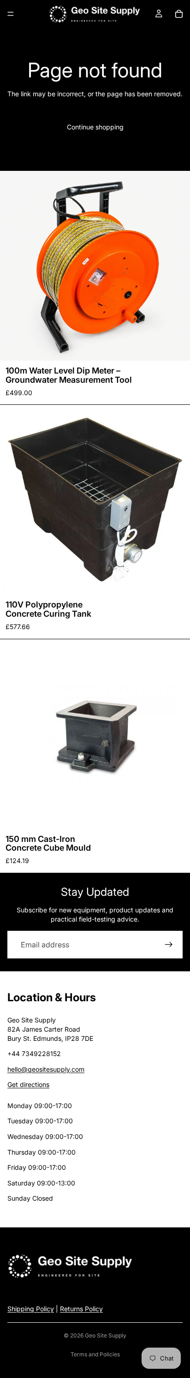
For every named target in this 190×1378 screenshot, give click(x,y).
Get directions (28, 1084)
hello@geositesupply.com (45, 1069)
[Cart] (179, 14)
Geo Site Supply (105, 1335)
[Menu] (10, 13)
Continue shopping (95, 127)
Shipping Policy (30, 1309)
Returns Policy (81, 1309)
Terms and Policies (95, 1354)
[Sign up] (168, 944)
